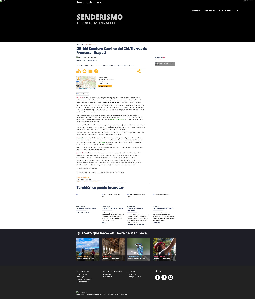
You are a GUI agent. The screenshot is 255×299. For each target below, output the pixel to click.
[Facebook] (157, 277)
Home (78, 44)
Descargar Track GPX (105, 86)
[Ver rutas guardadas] (90, 72)
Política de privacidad (84, 279)
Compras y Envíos (135, 277)
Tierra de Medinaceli (90, 44)
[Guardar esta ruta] (84, 71)
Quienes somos (82, 274)
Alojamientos (107, 277)
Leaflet (82, 88)
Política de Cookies (83, 282)
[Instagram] (170, 277)
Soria (82, 44)
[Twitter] (163, 277)
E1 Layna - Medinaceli (83, 177)
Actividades (107, 274)
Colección (132, 274)
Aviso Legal (80, 277)
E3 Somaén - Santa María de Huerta (87, 182)
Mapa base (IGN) (90, 88)
